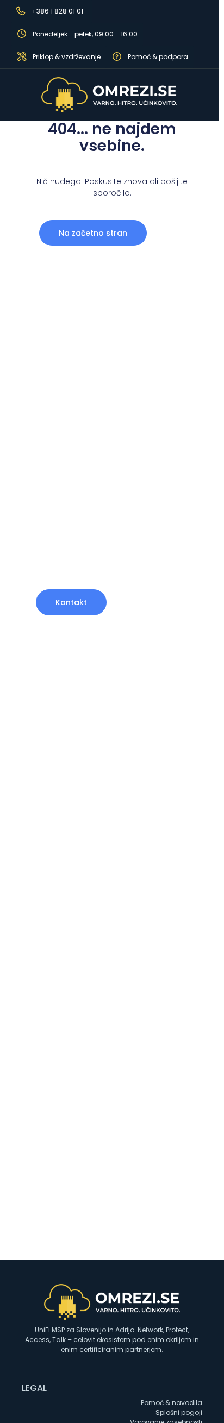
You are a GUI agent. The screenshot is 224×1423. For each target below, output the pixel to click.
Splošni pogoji (178, 1412)
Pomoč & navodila (171, 1402)
